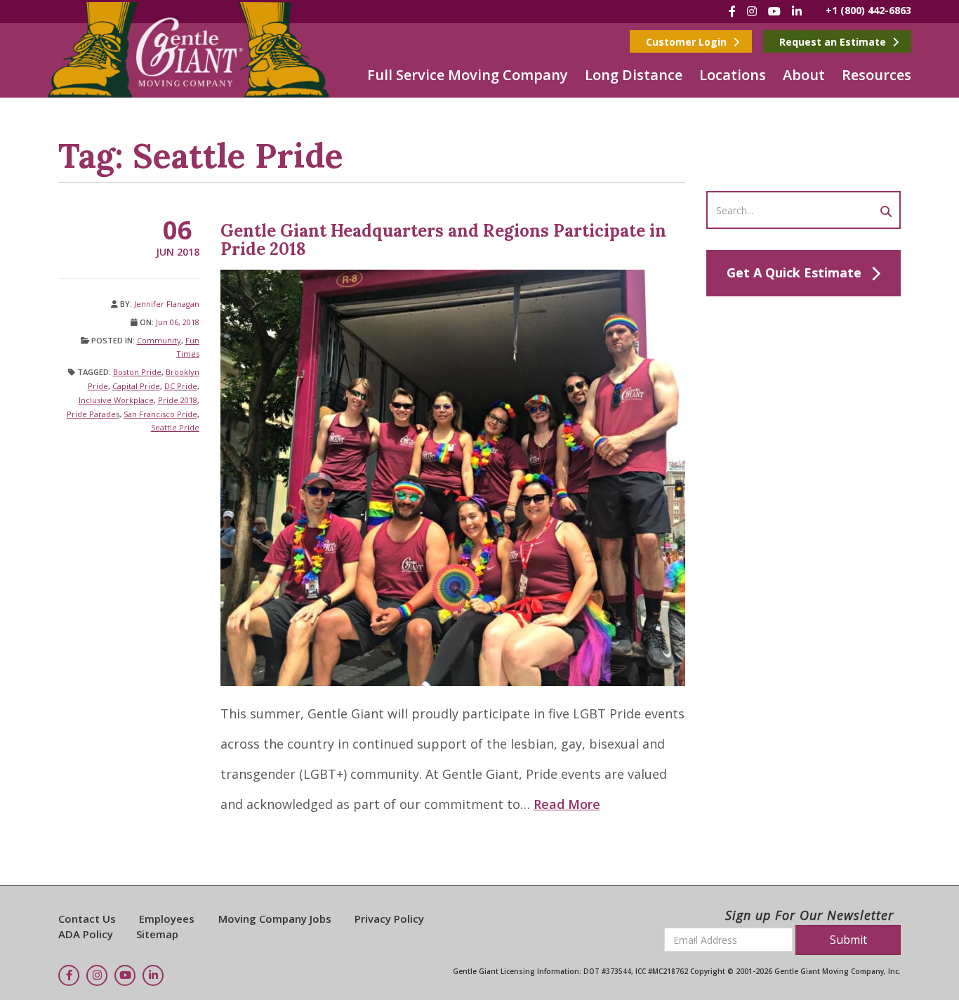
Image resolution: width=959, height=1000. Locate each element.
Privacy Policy (389, 919)
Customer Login (687, 41)
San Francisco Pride (160, 414)
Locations (732, 74)
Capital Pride (136, 386)
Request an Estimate (834, 41)
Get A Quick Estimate (794, 272)
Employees (166, 919)
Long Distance (633, 74)
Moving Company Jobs (274, 919)
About (804, 74)
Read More (567, 804)
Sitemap (157, 934)
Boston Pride (137, 372)
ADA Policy (85, 934)
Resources (876, 74)
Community (159, 340)
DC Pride (180, 386)
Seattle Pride (175, 427)
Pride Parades (93, 414)
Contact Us (87, 919)
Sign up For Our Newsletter (809, 915)
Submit (848, 939)
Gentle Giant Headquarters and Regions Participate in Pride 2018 (443, 240)
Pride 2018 (177, 400)
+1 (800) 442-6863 (868, 10)
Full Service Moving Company (467, 74)
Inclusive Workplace (116, 400)
